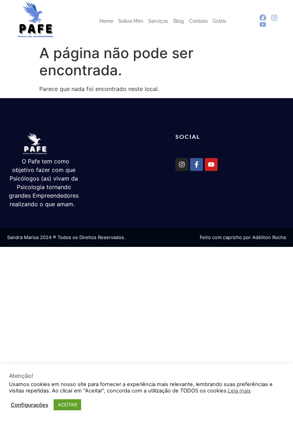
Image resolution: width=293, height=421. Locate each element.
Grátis (219, 21)
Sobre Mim (130, 21)
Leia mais (239, 390)
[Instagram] (181, 164)
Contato (198, 21)
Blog (178, 21)
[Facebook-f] (196, 164)
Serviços (158, 21)
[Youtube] (211, 164)
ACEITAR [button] (67, 404)
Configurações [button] (29, 405)
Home (106, 21)
